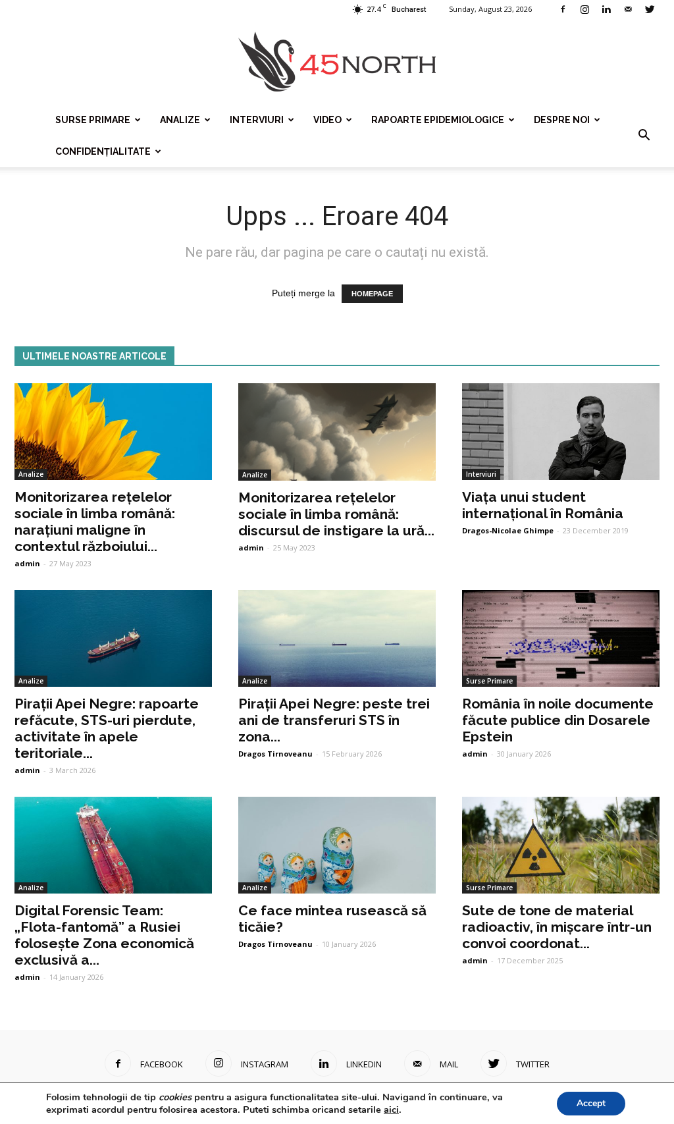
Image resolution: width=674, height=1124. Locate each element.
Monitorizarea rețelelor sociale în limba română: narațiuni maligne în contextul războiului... (94, 521)
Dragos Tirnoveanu (275, 754)
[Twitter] (650, 9)
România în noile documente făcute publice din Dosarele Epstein (558, 720)
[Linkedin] (606, 9)
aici (391, 1109)
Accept (591, 1103)
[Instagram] (584, 9)
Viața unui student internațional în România (542, 505)
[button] (644, 135)
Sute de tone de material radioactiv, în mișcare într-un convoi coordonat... (557, 926)
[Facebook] (563, 9)
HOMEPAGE (372, 294)
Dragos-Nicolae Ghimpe (508, 530)
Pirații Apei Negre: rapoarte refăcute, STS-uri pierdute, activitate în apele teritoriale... (106, 728)
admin (27, 563)
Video (327, 120)
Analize (180, 120)
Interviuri (257, 120)
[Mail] (628, 9)
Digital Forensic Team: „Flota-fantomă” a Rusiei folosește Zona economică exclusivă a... (104, 935)
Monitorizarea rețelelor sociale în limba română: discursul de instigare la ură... (336, 514)
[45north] (337, 62)
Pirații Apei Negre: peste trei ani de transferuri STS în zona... (334, 720)
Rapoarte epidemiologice (437, 120)
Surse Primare (92, 120)
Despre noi (562, 120)
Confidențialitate (103, 151)
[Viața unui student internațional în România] (561, 431)
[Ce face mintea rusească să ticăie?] (337, 845)
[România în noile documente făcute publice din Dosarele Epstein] (561, 638)
